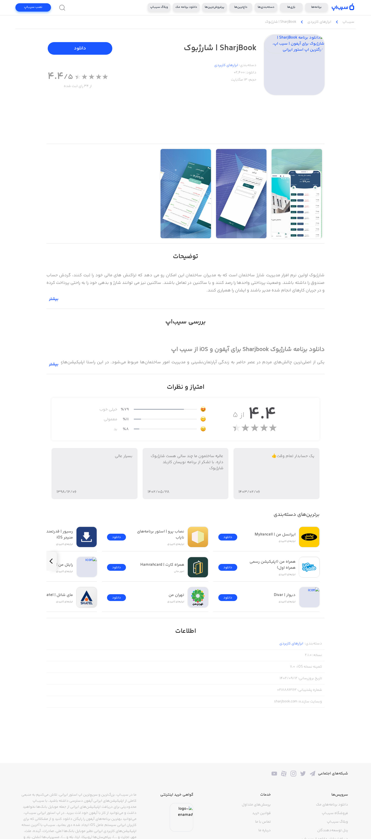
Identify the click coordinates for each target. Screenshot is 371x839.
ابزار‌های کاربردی (226, 65)
